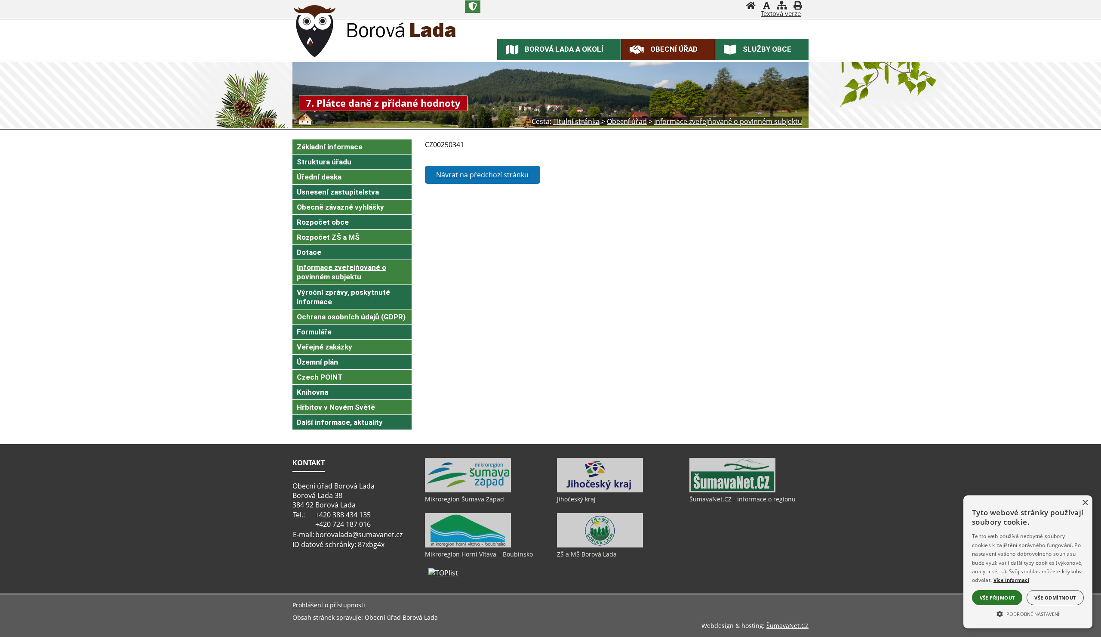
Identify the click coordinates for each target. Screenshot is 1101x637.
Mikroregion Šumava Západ (464, 499)
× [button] (1085, 503)
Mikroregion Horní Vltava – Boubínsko (479, 554)
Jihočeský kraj (576, 499)
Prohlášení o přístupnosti (328, 605)
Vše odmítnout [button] (1055, 597)
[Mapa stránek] (782, 6)
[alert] (1027, 561)
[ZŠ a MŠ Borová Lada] (600, 545)
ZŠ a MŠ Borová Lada (587, 554)
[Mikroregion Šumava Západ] (468, 490)
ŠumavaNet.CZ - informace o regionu (742, 499)
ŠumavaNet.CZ (787, 626)
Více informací (1011, 580)
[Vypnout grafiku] (766, 6)
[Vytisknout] (797, 6)
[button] (1028, 613)
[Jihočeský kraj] (600, 490)
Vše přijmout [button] (997, 597)
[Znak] (472, 6)
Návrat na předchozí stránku (482, 174)
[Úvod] (751, 6)
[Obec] (314, 32)
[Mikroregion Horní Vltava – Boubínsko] (468, 545)
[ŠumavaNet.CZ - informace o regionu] (732, 490)
